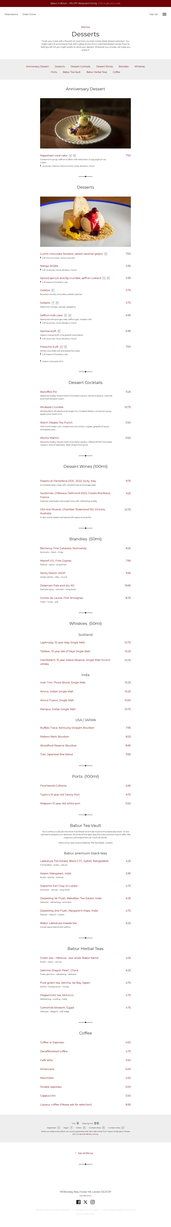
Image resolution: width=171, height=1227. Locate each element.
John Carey (93, 1210)
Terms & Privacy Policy (85, 1214)
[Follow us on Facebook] (78, 1202)
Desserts (60, 66)
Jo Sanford (131, 1210)
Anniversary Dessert (37, 66)
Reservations (11, 14)
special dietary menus (88, 1134)
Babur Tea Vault (72, 72)
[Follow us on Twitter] (85, 1202)
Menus (85, 27)
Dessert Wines (104, 66)
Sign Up (153, 14)
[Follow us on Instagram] (93, 1202)
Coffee (116, 72)
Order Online (29, 14)
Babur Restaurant (85, 14)
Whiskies (139, 66)
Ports (54, 72)
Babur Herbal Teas (96, 72)
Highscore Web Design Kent (57, 1210)
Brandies (124, 66)
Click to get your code (109, 3)
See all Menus (85, 1153)
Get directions (85, 1196)
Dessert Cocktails (80, 66)
